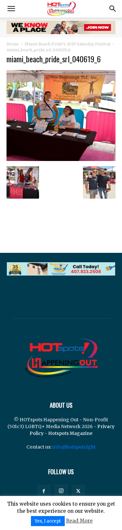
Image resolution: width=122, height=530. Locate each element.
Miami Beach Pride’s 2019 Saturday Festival (67, 44)
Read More (79, 521)
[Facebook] (43, 491)
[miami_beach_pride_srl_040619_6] (61, 159)
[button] (11, 9)
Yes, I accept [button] (48, 521)
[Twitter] (78, 491)
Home (13, 44)
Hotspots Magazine (70, 433)
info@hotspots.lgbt (74, 447)
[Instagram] (61, 491)
